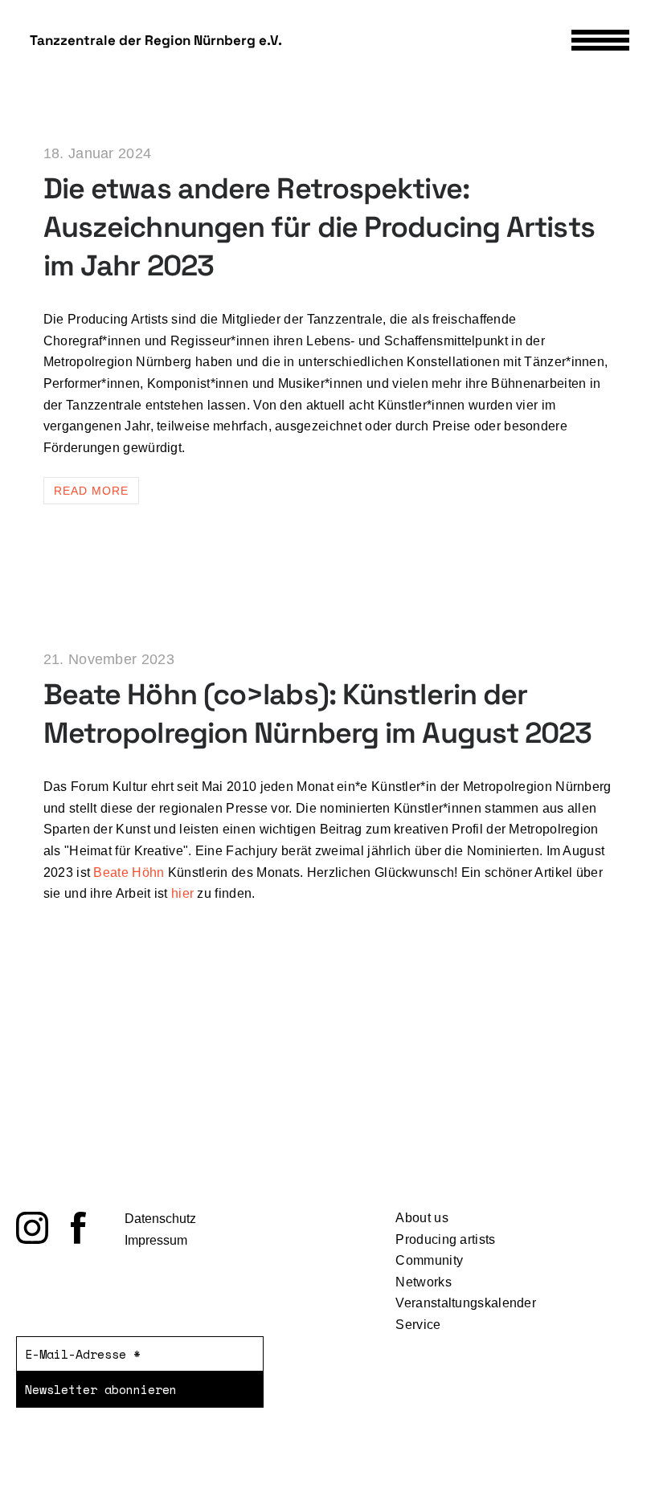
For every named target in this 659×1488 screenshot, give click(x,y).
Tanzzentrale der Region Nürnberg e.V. (156, 40)
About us (421, 1218)
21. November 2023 (108, 659)
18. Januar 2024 (97, 153)
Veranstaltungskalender (465, 1303)
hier (182, 893)
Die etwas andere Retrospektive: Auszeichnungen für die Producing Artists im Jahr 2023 (319, 227)
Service (417, 1324)
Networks (423, 1282)
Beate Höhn (128, 872)
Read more (91, 490)
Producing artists (445, 1239)
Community (429, 1260)
